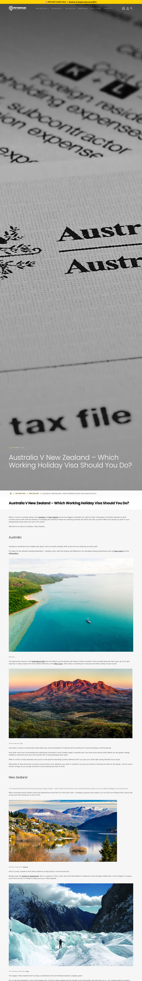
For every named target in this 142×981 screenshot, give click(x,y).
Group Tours (95, 8)
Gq (21, 743)
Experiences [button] (56, 8)
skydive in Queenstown (30, 876)
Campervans (83, 8)
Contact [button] (107, 8)
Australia (41, 517)
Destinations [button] (41, 8)
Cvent (27, 971)
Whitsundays (13, 553)
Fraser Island (118, 551)
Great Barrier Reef (38, 661)
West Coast (58, 664)
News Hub (25, 867)
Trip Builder (70, 8)
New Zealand (53, 517)
